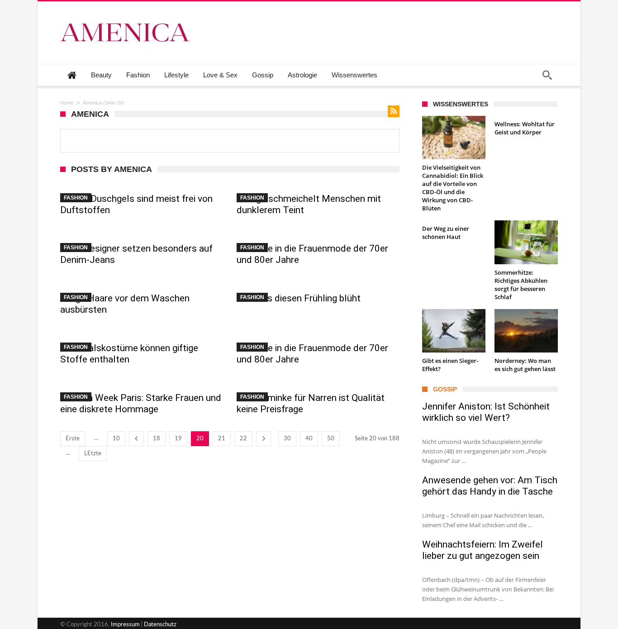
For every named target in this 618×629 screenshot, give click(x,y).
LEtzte (92, 454)
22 (243, 439)
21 (221, 439)
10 (116, 439)
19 (178, 439)
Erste (73, 439)
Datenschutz (160, 625)
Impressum (125, 625)
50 (330, 439)
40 (309, 439)
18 (156, 439)
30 (287, 439)
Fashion (76, 198)
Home (66, 102)
